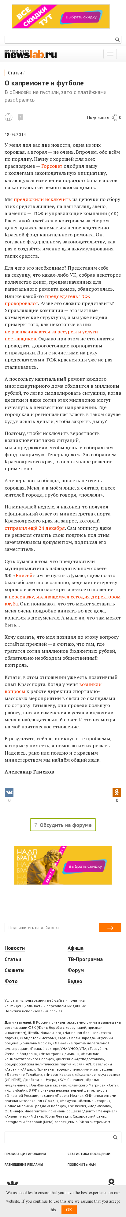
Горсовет (51, 166)
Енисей (24, 575)
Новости (15, 948)
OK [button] (69, 1209)
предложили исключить (42, 199)
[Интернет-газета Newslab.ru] (31, 53)
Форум (76, 970)
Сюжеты (14, 970)
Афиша (75, 948)
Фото (11, 981)
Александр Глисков (9, 117)
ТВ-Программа (85, 959)
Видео (75, 981)
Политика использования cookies (33, 1011)
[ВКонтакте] (55, 1183)
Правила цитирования (25, 1154)
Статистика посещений (89, 1154)
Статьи (15, 73)
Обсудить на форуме (66, 824)
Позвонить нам (82, 1164)
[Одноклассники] (113, 1183)
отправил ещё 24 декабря (35, 528)
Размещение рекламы (24, 1164)
